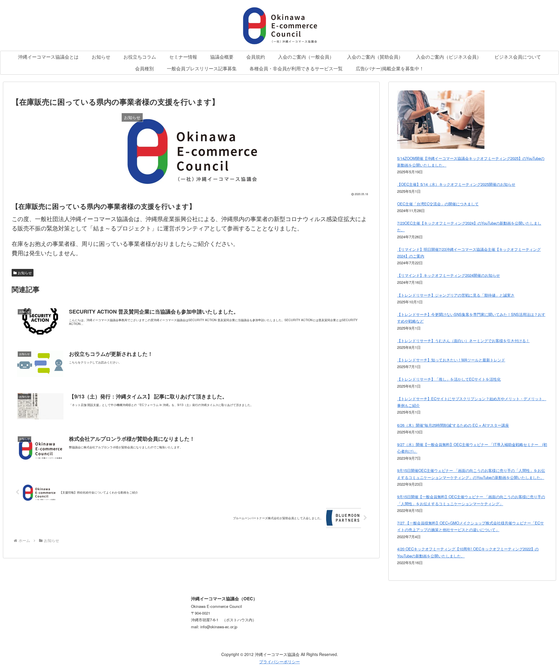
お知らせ (25, 272)
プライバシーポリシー (279, 661)
